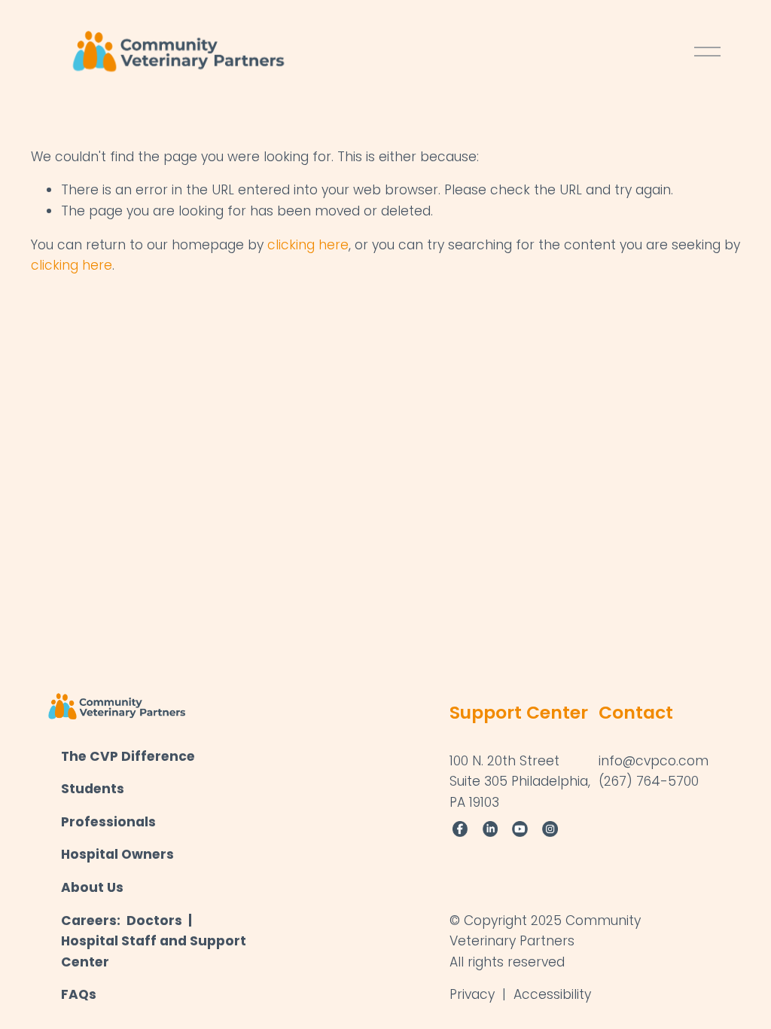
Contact (636, 712)
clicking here (308, 245)
